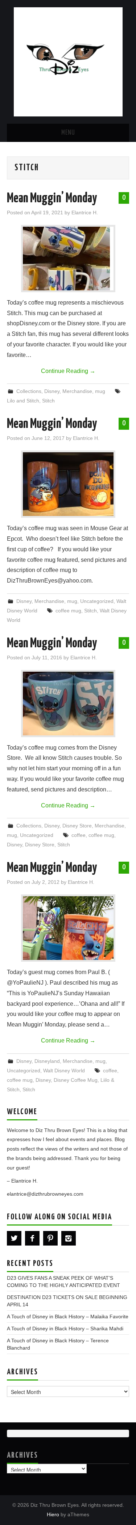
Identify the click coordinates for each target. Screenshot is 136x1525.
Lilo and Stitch (23, 401)
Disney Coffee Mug (76, 1080)
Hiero (53, 1514)
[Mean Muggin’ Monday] (68, 258)
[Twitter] (14, 1238)
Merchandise (77, 391)
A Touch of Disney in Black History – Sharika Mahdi (65, 1328)
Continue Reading (68, 371)
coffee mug (68, 610)
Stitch (48, 401)
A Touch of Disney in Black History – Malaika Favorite (67, 1316)
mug (100, 391)
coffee (78, 835)
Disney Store (77, 826)
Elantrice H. (84, 212)
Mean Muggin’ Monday (52, 198)
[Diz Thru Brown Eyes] (68, 61)
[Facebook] (32, 1238)
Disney (51, 391)
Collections (28, 391)
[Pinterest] (50, 1238)
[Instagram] (68, 1238)
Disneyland (47, 1061)
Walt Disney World (64, 1070)
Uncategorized (97, 601)
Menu (68, 133)
